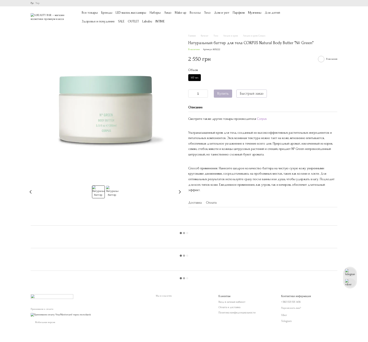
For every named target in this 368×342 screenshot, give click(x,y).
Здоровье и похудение (98, 21)
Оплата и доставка (229, 307)
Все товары (90, 12)
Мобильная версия (44, 322)
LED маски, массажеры (131, 12)
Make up (180, 12)
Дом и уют (221, 12)
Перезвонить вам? (291, 308)
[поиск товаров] (299, 17)
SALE (121, 21)
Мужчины (254, 12)
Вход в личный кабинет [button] (232, 301)
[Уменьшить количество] (191, 93)
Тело (207, 12)
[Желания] (311, 17)
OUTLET (133, 21)
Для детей (272, 12)
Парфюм (239, 12)
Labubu (147, 21)
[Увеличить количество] (205, 93)
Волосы (195, 12)
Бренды (106, 12)
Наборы (155, 12)
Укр (37, 3)
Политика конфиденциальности (237, 312)
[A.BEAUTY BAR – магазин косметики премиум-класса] (52, 296)
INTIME (160, 21)
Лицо (167, 12)
